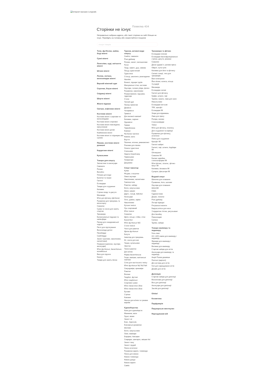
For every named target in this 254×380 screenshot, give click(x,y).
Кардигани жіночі (105, 150)
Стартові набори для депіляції (164, 277)
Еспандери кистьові (159, 105)
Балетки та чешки (104, 178)
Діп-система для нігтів (160, 263)
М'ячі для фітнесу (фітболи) (108, 198)
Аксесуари (128, 197)
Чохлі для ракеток (131, 229)
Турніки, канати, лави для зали (164, 99)
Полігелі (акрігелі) (159, 260)
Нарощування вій (160, 314)
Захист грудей (130, 345)
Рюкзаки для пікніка (132, 145)
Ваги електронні (158, 79)
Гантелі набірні (157, 144)
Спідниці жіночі (104, 93)
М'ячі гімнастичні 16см (133, 289)
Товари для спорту (106, 160)
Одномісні (128, 122)
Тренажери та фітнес (161, 51)
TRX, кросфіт (157, 107)
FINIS (154, 191)
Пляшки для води (104, 175)
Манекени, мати (130, 313)
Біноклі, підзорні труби (133, 82)
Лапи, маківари (130, 334)
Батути (127, 234)
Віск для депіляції (159, 283)
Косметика (157, 298)
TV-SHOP (155, 84)
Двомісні (127, 108)
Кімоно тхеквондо (131, 357)
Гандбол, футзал (131, 277)
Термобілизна (129, 128)
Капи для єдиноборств (133, 310)
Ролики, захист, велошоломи (135, 62)
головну (117, 38)
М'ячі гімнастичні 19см (133, 286)
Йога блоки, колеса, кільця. (163, 81)
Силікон (155, 220)
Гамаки (127, 125)
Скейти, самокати (131, 56)
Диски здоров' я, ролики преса (164, 65)
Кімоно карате (129, 363)
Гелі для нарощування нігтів (163, 266)
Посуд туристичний (132, 71)
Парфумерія (157, 303)
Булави (127, 292)
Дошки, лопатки (158, 197)
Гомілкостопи (129, 182)
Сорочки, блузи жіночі (107, 88)
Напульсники (157, 102)
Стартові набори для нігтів (162, 249)
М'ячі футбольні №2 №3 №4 (135, 266)
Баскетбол (128, 220)
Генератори (128, 160)
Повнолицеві (157, 217)
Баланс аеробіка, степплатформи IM (159, 159)
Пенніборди (101, 233)
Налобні (127, 79)
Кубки (126, 171)
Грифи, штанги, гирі (159, 96)
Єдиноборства (131, 308)
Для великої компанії (132, 116)
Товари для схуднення (106, 186)
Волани (127, 274)
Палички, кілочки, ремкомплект (136, 142)
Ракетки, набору (130, 185)
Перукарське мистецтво (163, 309)
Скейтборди (101, 236)
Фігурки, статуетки (131, 174)
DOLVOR (155, 188)
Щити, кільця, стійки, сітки (134, 217)
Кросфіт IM (156, 142)
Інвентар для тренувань (133, 237)
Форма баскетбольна (132, 255)
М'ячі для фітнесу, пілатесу (163, 128)
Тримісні (127, 114)
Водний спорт (158, 177)
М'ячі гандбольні (130, 280)
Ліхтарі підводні (158, 203)
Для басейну (157, 214)
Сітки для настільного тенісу (135, 263)
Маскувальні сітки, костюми (135, 85)
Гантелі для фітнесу (160, 93)
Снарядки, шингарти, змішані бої (137, 339)
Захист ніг (128, 319)
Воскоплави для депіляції (162, 280)
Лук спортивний (130, 208)
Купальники (102, 155)
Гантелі (100, 181)
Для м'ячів (128, 252)
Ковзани (127, 297)
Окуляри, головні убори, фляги (136, 88)
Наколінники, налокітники (134, 179)
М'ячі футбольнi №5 (132, 223)
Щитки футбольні (131, 231)
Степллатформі (158, 122)
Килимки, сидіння (131, 119)
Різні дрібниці (129, 59)
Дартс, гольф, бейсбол (133, 194)
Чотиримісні (129, 111)
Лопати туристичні (131, 148)
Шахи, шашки (129, 191)
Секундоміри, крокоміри (133, 268)
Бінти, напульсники (132, 188)
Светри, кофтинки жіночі (108, 109)
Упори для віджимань (160, 113)
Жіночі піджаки (104, 104)
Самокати (101, 166)
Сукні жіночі (102, 58)
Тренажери (101, 214)
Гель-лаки (156, 233)
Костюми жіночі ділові (106, 130)
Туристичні (128, 74)
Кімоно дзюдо (129, 360)
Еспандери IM (157, 110)
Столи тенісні (129, 226)
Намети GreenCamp (132, 154)
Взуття (127, 140)
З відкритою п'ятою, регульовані (165, 211)
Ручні (126, 65)
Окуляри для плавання (161, 185)
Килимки (100, 189)
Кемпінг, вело (129, 137)
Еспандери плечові (159, 54)
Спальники (128, 151)
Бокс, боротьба (130, 322)
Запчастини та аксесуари (107, 163)
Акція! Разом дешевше (161, 257)
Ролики (100, 169)
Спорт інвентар (131, 168)
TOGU (154, 125)
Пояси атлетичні (130, 348)
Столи (126, 99)
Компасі (127, 131)
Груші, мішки (129, 316)
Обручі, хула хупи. (159, 68)
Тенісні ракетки (130, 249)
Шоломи (127, 328)
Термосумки (129, 157)
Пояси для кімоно (131, 354)
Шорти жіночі (103, 98)
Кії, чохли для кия (131, 240)
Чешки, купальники (132, 243)
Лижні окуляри (130, 177)
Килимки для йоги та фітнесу (163, 71)
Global (155, 293)
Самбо (126, 366)
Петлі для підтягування (106, 227)
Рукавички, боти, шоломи (162, 182)
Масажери (101, 195)
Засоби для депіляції (160, 288)
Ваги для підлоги (104, 254)
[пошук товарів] (156, 44)
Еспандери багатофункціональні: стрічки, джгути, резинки (165, 58)
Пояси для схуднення (160, 139)
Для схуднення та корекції (162, 131)
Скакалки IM (157, 155)
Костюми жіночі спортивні (107, 122)
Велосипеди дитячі (104, 230)
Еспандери (101, 184)
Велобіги (100, 172)
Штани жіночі (103, 71)
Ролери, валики (158, 119)
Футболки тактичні (131, 134)
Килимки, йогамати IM (160, 169)
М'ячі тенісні (129, 211)
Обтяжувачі (156, 153)
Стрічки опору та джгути (106, 192)
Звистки (127, 246)
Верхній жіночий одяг (107, 83)
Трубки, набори (158, 223)
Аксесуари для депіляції (161, 285)
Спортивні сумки (130, 283)
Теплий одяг (129, 102)
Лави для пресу (158, 116)
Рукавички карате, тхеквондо (136, 351)
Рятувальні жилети (159, 205)
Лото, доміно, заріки (132, 200)
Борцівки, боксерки (131, 337)
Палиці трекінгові (131, 105)
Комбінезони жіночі (104, 133)
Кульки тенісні (130, 205)
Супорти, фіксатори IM (161, 171)
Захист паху (129, 342)
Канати (100, 257)
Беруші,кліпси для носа (161, 208)
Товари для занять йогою (107, 260)
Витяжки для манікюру (161, 246)
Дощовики (128, 163)
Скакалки (100, 206)
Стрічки (127, 294)
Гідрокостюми (157, 194)
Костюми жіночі (104, 114)
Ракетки (127, 271)
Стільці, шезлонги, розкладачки (137, 77)
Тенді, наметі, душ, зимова (135, 68)
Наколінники (129, 203)
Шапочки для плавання (161, 179)
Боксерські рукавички (133, 325)
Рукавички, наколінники (133, 91)
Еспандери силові (159, 90)
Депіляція (156, 274)
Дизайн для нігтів (158, 269)
